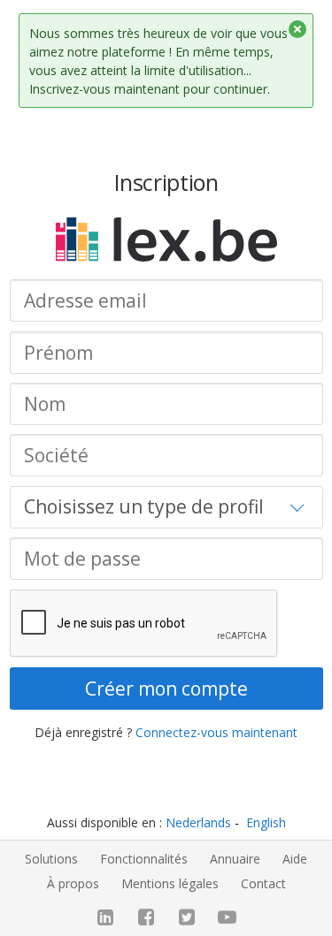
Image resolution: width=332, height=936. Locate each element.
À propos (73, 883)
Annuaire (235, 858)
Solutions (51, 858)
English (266, 822)
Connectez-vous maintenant (216, 732)
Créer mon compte (166, 688)
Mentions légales (170, 883)
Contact (263, 883)
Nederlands (198, 822)
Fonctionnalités (144, 858)
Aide (294, 858)
